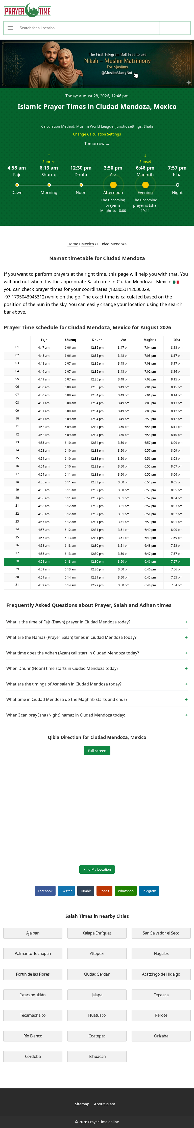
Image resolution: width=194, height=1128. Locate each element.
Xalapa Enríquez (97, 933)
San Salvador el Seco (161, 933)
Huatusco (97, 1015)
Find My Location (97, 869)
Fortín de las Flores (33, 974)
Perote (161, 1015)
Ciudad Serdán (97, 974)
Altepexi (97, 953)
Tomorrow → (97, 143)
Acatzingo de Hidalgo (161, 974)
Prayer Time (27, 10)
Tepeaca (161, 995)
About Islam (104, 1103)
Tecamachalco (32, 1015)
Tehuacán (97, 1056)
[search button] (174, 28)
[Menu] (10, 28)
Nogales (161, 953)
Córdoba (33, 1056)
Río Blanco (32, 1036)
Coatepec (96, 1036)
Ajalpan (33, 933)
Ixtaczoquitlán (32, 995)
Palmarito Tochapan (33, 953)
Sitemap (82, 1103)
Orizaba (161, 1036)
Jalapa (97, 995)
